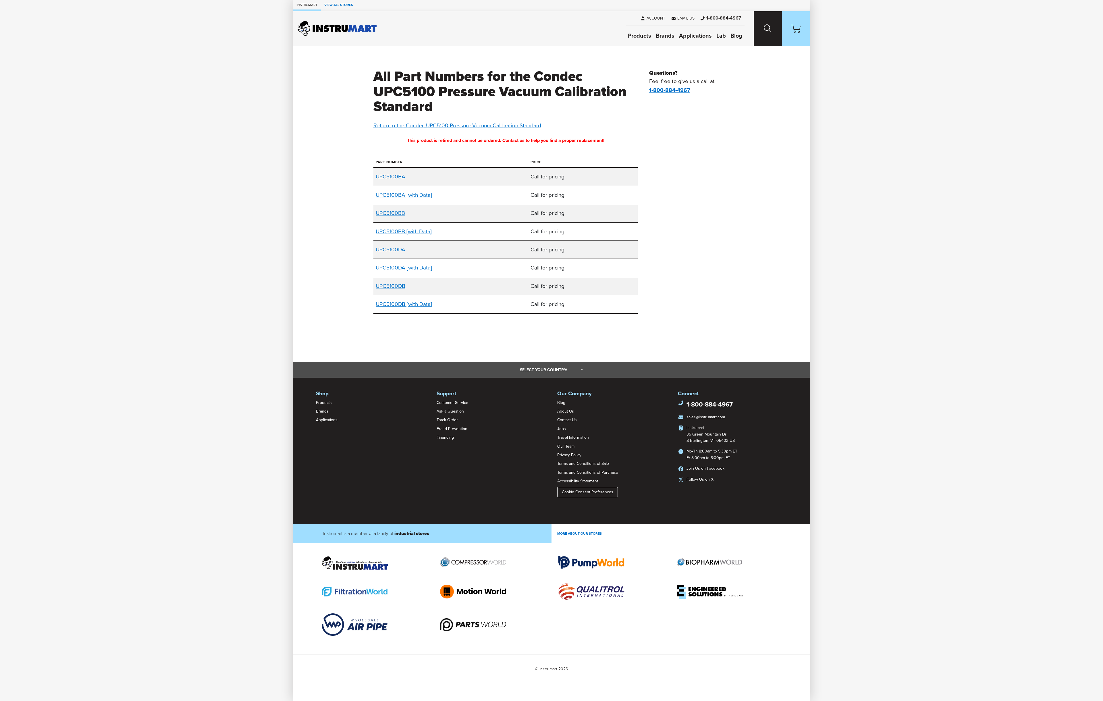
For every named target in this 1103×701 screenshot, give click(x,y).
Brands (665, 35)
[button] (683, 18)
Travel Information (573, 437)
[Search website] (768, 28)
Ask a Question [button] (450, 411)
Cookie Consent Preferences (587, 492)
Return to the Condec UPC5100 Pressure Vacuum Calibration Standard (457, 125)
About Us (565, 411)
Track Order (447, 419)
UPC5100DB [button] (390, 286)
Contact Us (567, 419)
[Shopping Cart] (796, 28)
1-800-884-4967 (710, 404)
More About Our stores (579, 533)
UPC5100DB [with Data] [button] (404, 304)
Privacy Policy (569, 454)
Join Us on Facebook (705, 468)
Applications (695, 35)
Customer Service (452, 402)
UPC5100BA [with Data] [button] (404, 195)
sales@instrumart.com (706, 417)
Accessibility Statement (577, 481)
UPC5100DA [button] (390, 249)
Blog (736, 35)
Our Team (565, 446)
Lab (721, 35)
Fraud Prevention (452, 428)
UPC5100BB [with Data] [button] (404, 231)
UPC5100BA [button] (390, 177)
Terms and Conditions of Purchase (587, 472)
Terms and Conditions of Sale (583, 463)
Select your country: (551, 369)
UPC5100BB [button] (390, 213)
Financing (445, 437)
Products (639, 35)
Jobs (561, 428)
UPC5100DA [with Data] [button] (404, 268)
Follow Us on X (700, 479)
